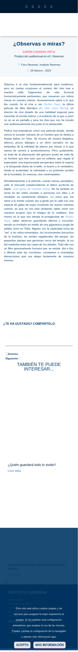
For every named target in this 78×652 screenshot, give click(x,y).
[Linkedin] (39, 6)
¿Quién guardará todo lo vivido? (32, 465)
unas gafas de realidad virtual (31, 188)
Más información (49, 645)
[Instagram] (26, 6)
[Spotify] (51, 6)
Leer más (14, 470)
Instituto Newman (50, 64)
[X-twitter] (32, 6)
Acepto (22, 645)
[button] (60, 27)
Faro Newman (29, 64)
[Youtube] (45, 6)
